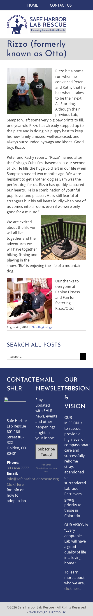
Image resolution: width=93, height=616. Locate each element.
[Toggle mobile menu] (84, 17)
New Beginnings (42, 327)
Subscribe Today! (46, 452)
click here (72, 588)
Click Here (15, 484)
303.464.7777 (18, 467)
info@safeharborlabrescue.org (33, 478)
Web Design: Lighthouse (47, 612)
